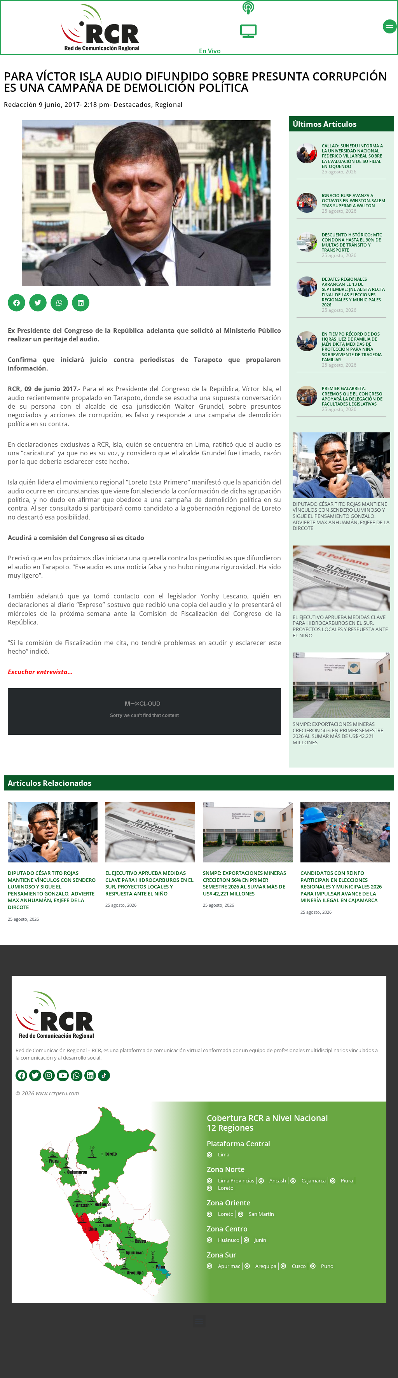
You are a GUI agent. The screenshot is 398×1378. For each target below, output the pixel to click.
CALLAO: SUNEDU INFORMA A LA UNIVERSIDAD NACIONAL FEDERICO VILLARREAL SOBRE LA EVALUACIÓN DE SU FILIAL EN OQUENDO (352, 156)
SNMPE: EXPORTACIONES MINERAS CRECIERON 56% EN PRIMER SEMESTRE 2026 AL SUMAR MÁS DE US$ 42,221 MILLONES (338, 733)
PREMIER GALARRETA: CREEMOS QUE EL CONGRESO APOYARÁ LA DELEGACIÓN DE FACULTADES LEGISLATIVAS (352, 396)
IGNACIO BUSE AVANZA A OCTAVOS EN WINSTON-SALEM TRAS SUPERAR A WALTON (353, 200)
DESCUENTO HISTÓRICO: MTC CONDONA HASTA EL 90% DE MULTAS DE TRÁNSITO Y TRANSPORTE (352, 242)
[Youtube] (62, 1075)
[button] (16, 302)
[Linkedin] (90, 1075)
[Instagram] (49, 1075)
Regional (169, 104)
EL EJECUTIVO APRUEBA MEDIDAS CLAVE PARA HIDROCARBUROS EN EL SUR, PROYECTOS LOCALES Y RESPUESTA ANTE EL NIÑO (340, 626)
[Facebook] (21, 1075)
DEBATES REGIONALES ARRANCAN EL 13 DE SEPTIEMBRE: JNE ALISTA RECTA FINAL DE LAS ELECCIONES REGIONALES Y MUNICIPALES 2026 (353, 292)
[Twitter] (35, 1075)
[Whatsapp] (76, 1075)
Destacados (132, 104)
